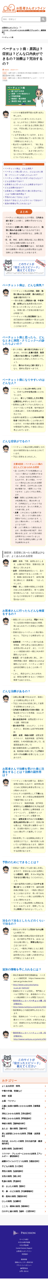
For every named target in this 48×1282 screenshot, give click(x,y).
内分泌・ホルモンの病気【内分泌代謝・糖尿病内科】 (22, 1142)
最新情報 (24, 1259)
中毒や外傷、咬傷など (12, 1090)
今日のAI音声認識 (24, 1242)
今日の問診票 (24, 1245)
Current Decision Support (24, 1248)
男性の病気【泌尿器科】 (13, 1171)
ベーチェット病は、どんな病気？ (19, 168)
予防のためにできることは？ (17, 197)
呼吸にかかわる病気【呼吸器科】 (17, 1118)
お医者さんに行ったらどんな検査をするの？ (24, 184)
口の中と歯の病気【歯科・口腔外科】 (19, 1211)
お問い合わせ (24, 1271)
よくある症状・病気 (11, 1086)
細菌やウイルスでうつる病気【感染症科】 (21, 1161)
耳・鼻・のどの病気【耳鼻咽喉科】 (18, 1191)
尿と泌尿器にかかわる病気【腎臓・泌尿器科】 (21, 1134)
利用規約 (25, 1254)
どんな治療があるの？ (14, 187)
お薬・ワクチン (9, 1100)
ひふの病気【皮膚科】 (12, 1201)
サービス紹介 (24, 1239)
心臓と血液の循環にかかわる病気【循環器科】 (21, 1107)
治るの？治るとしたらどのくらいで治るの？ (24, 200)
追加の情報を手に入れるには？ (18, 203)
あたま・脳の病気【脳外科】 (15, 1128)
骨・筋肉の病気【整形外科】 (15, 1196)
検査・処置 (7, 1095)
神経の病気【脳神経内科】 (14, 1123)
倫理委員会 (24, 1268)
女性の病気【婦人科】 (12, 1176)
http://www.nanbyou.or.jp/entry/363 (29, 1007)
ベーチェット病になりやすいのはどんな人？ (24, 178)
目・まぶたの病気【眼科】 (14, 1186)
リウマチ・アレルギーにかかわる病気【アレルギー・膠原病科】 (22, 1154)
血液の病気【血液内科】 (13, 1148)
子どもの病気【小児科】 (13, 1166)
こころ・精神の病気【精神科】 (16, 1206)
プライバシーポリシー (24, 1265)
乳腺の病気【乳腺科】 (12, 1181)
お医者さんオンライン (24, 1251)
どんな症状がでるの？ (14, 181)
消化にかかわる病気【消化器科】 (17, 1113)
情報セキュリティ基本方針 (24, 1262)
